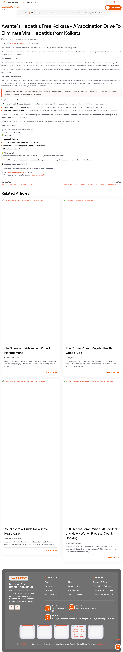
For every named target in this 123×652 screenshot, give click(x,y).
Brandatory (102, 644)
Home (43, 8)
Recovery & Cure (100, 582)
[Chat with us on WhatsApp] (117, 639)
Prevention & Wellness (102, 586)
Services (50, 8)
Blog (78, 8)
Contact (85, 8)
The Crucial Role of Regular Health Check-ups (17, 184)
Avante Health (24, 644)
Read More (49, 372)
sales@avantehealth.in (86, 609)
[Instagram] (118, 2)
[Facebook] (114, 2)
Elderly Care (34, 13)
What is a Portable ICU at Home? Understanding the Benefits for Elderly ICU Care (93, 184)
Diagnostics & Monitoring (103, 590)
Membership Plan (61, 8)
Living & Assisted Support (103, 594)
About (72, 8)
